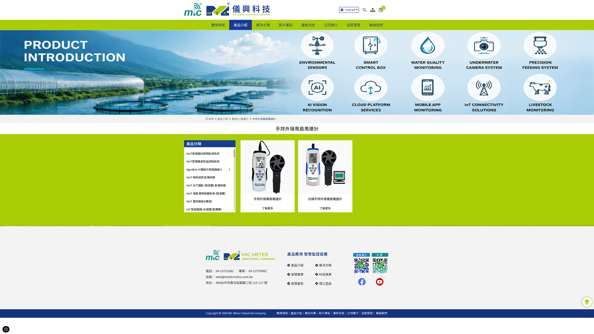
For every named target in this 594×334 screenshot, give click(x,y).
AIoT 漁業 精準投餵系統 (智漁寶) (206, 193)
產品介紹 (240, 24)
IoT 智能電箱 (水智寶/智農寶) (204, 209)
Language (350, 9)
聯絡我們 (376, 24)
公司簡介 (331, 24)
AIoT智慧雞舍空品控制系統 (202, 161)
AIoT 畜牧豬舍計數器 (199, 201)
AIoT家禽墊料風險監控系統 (202, 153)
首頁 (211, 119)
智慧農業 (297, 274)
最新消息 (308, 24)
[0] (381, 10)
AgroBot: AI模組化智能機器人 (204, 169)
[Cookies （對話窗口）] (5, 329)
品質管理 (353, 24)
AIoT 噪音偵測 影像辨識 (200, 177)
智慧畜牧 (297, 283)
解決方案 (263, 24)
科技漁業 (325, 274)
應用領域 (218, 24)
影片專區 (286, 24)
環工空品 (325, 283)
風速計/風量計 (240, 119)
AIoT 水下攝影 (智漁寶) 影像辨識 (206, 185)
